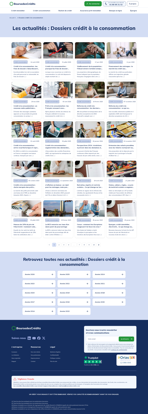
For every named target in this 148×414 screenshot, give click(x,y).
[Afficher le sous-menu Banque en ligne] (121, 10)
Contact (33, 361)
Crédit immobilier (18, 11)
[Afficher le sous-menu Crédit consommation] (49, 10)
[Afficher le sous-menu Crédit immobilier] (24, 10)
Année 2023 (30, 284)
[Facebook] (38, 338)
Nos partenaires (35, 355)
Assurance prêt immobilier (90, 11)
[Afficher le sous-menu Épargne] (136, 10)
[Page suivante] (99, 245)
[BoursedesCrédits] (26, 328)
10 (94, 245)
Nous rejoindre (16, 358)
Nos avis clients (35, 352)
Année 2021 (100, 284)
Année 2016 (65, 302)
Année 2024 (100, 274)
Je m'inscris (125, 339)
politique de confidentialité (119, 349)
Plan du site (53, 361)
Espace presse (35, 358)
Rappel (14, 361)
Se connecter (94, 4)
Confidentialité (54, 355)
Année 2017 (30, 302)
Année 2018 (100, 293)
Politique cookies (55, 358)
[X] (43, 338)
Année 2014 (30, 311)
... (16, 18)
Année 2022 (65, 284)
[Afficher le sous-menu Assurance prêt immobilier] (100, 10)
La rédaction (15, 355)
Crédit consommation (41, 11)
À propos (132, 4)
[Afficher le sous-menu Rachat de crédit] (71, 10)
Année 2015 (100, 302)
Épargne (133, 11)
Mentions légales (55, 352)
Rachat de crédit (65, 11)
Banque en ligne (115, 11)
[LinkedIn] (29, 338)
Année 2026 (30, 274)
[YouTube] (34, 338)
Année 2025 (65, 274)
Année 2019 (65, 293)
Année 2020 (30, 293)
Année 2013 (65, 311)
